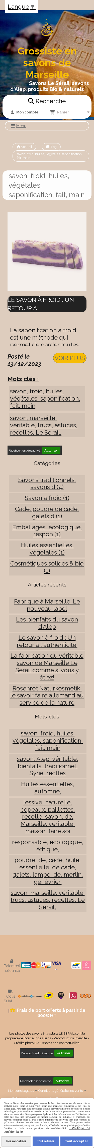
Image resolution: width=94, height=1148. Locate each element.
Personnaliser (16, 1141)
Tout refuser (45, 1141)
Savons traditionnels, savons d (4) (47, 483)
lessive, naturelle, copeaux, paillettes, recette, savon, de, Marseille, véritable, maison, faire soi (48, 817)
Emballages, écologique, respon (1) (47, 531)
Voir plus (70, 358)
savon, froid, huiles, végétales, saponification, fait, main (45, 398)
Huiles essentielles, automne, (47, 787)
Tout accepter (76, 1141)
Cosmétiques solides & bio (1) (47, 567)
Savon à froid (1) (47, 498)
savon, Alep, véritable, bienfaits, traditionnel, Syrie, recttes (47, 766)
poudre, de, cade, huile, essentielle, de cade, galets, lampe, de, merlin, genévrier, (48, 870)
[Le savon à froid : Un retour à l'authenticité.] (47, 250)
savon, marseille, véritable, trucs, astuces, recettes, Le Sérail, (43, 425)
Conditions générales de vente (60, 1091)
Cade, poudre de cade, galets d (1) (47, 512)
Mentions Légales (21, 1091)
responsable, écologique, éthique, (47, 845)
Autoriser (51, 450)
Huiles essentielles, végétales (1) (47, 549)
